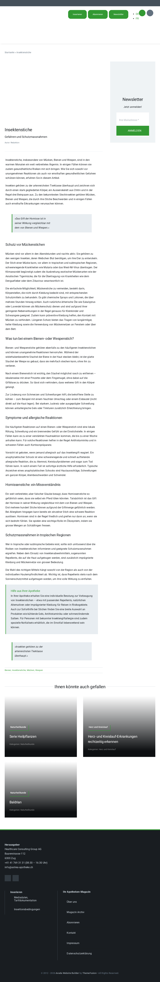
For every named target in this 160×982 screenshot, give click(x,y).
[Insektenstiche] (54, 62)
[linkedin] (154, 3)
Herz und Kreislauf (107, 749)
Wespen (39, 670)
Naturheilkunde (27, 744)
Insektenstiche (19, 670)
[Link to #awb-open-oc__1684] (150, 13)
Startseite (9, 52)
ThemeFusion (89, 973)
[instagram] (149, 3)
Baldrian (16, 802)
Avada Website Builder (67, 973)
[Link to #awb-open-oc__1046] (142, 13)
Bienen (8, 670)
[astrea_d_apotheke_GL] (21, 27)
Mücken (30, 670)
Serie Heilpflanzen (23, 736)
